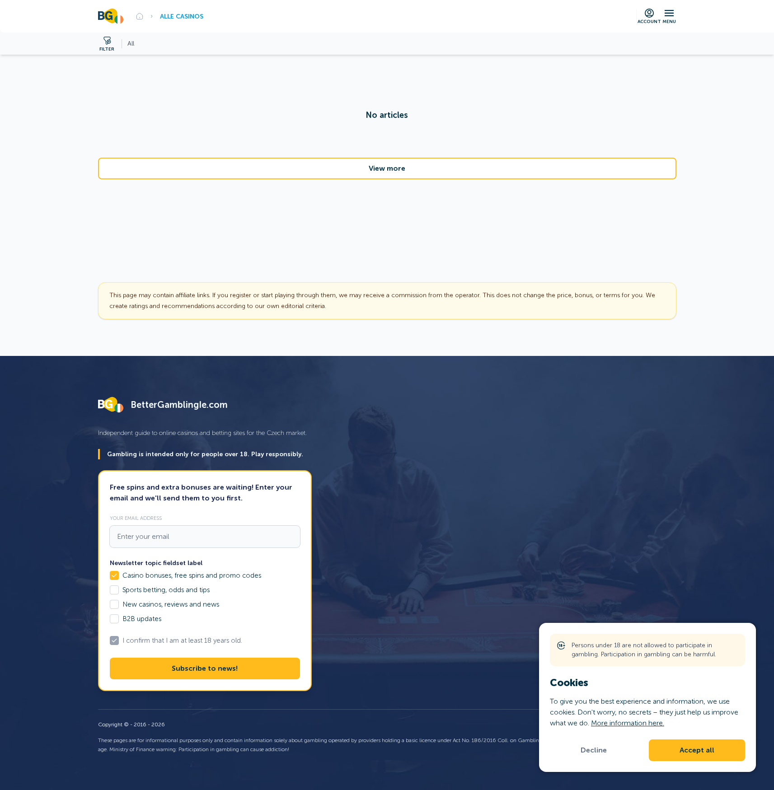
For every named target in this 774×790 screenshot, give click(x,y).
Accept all (697, 750)
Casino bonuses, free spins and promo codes (191, 575)
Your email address (136, 518)
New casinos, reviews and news (170, 604)
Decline (594, 750)
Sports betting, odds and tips (166, 590)
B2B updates (141, 618)
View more (387, 168)
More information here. (627, 723)
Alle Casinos (181, 16)
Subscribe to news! (205, 668)
